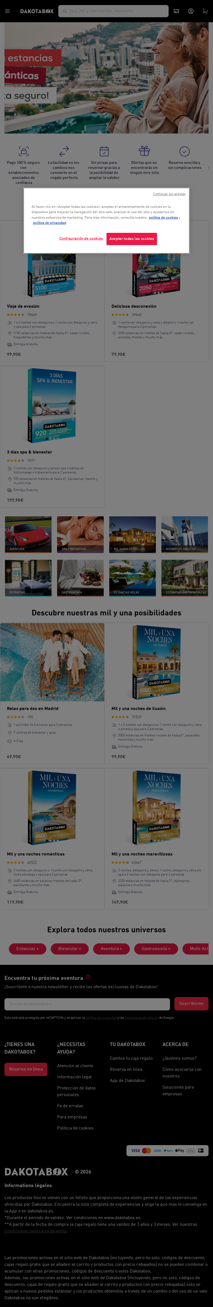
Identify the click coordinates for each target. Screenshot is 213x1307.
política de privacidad (49, 223)
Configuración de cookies (81, 238)
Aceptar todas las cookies (132, 239)
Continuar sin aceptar (169, 194)
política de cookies (163, 218)
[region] (106, 221)
